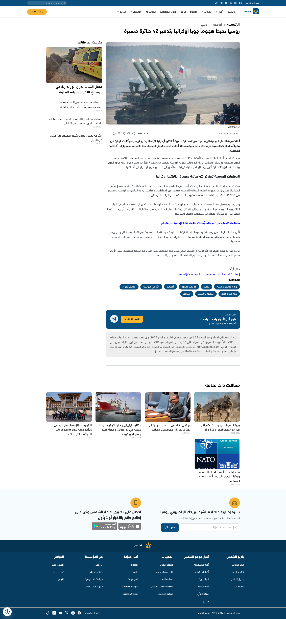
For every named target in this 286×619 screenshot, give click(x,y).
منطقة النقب (166, 579)
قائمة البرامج (237, 572)
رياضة (183, 12)
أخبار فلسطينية (201, 565)
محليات (208, 12)
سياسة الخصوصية (94, 579)
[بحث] (64, 3)
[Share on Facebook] (129, 134)
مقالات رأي (203, 594)
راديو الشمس (235, 557)
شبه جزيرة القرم (229, 294)
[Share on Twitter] (124, 134)
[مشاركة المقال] (134, 133)
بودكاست (239, 587)
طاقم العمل (96, 572)
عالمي (204, 25)
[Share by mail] (120, 134)
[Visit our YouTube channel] (226, 3)
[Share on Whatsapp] (115, 134)
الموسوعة (151, 12)
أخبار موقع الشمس (196, 557)
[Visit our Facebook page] (240, 3)
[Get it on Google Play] (105, 526)
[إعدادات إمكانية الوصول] (7, 611)
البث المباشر (35, 11)
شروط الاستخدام (94, 587)
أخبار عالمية (203, 587)
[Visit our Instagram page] (235, 3)
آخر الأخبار (217, 25)
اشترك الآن (170, 527)
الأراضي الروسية (151, 287)
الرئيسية (231, 12)
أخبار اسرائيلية (202, 572)
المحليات (167, 557)
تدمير (206, 287)
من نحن (99, 565)
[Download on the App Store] (129, 526)
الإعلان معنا (58, 565)
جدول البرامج (237, 579)
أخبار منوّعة (130, 557)
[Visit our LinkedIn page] (221, 3)
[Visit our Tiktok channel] (216, 3)
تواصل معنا (58, 572)
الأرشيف (60, 579)
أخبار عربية (204, 579)
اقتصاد (193, 12)
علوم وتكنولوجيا (168, 12)
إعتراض (186, 294)
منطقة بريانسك (206, 294)
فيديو (206, 601)
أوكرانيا (170, 287)
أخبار (221, 12)
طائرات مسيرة (189, 287)
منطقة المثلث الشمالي (161, 587)
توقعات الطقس (130, 594)
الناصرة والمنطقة (164, 572)
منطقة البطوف (165, 594)
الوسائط (137, 12)
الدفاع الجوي (129, 287)
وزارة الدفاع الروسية (227, 287)
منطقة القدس (166, 565)
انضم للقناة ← (132, 319)
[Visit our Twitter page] (231, 3)
